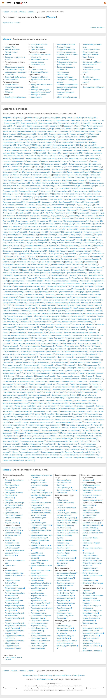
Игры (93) (38, 167)
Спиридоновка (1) (95, 381)
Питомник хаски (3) (67, 251)
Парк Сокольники (64, 608)
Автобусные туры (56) (25, 392)
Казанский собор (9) (42, 178)
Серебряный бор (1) (71, 379)
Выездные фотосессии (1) (13, 455)
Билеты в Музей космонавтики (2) (16, 335)
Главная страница (27, 675)
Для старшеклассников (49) (54, 167)
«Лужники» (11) (18, 400)
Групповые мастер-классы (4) (75, 352)
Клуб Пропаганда (64, 488)
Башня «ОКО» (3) (28, 270)
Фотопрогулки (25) (83, 265)
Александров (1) (9, 384)
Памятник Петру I (63, 548)
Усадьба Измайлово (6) (46, 376)
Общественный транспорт (67, 97)
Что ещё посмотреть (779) (72, 153)
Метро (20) (16, 178)
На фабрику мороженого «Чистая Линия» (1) (39, 444)
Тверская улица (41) (16, 156)
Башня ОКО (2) (87, 246)
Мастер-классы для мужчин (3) (19, 352)
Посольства (9, 75)
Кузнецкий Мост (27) (46, 169)
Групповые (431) (62, 120)
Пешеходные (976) (66, 140)
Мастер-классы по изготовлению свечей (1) (32, 447)
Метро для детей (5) (49, 202)
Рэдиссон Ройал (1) (18, 333)
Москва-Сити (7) (55, 246)
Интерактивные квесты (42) (80, 164)
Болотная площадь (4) (62, 224)
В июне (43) (18, 387)
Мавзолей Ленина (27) (52, 148)
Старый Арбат (62, 638)
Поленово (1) (26, 311)
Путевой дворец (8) (65, 292)
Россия (14, 12)
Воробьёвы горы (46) (23, 129)
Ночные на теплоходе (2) (55, 398)
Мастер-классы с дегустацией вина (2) (48, 352)
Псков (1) (23, 449)
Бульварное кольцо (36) (58, 156)
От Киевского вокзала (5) (55, 341)
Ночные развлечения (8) (61, 278)
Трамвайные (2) (42, 362)
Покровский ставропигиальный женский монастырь (91, 567)
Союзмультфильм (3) (37, 384)
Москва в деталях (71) (82, 150)
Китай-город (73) (94, 159)
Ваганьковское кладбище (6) (70, 235)
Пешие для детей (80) (68, 137)
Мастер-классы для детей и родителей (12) (86, 300)
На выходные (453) (90, 129)
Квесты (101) (67, 161)
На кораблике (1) (18, 341)
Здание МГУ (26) (9, 131)
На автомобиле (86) (63, 191)
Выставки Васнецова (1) (84, 406)
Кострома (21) (22, 256)
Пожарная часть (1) (11, 381)
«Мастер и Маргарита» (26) (89, 229)
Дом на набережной (13, 528)
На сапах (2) (87, 430)
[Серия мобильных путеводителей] (16, 2)
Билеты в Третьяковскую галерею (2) (87, 360)
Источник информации (97, 27)
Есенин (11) (31, 360)
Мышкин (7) (11, 256)
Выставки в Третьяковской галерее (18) (70, 194)
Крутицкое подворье (13, 530)
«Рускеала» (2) (8, 428)
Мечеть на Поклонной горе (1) (56, 267)
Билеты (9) (35, 335)
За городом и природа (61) (29, 216)
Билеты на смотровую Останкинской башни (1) (43, 455)
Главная (6, 12)
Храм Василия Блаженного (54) (19, 150)
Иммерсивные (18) (30, 235)
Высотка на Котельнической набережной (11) (31, 240)
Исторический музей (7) (12, 235)
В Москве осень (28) (74, 129)
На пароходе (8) (48, 313)
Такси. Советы (88, 57)
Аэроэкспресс (36, 97)
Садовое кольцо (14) (85, 205)
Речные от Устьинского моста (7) (69, 346)
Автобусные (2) (89, 420)
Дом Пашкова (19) (29, 169)
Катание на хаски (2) (31, 365)
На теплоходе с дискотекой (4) (25, 343)
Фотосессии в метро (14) (15, 278)
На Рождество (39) (76, 286)
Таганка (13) (90, 207)
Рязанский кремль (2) (51, 409)
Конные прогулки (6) (48, 357)
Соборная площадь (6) (40, 259)
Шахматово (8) (84, 256)
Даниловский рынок (91, 631)
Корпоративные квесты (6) (47, 197)
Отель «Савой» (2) (32, 417)
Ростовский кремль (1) (54, 371)
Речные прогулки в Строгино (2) (50, 379)
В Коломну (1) (11, 376)
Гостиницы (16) (36, 319)
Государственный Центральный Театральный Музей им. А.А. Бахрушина (41, 492)
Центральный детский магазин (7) (56, 319)
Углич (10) (60, 262)
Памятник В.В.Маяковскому (67, 520)
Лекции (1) (98, 425)
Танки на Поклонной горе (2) (49, 360)
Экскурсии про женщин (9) (50, 207)
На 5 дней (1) (85, 441)
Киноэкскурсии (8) (15, 180)
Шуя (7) (17, 254)
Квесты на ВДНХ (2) (10, 441)
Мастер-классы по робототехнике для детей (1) (49, 403)
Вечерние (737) (19, 126)
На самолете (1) (81, 357)
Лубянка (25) (85, 123)
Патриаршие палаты (39, 613)
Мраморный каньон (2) (59, 428)
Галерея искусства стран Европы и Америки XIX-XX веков (15, 575)
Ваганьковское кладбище (93, 628)
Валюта (8, 55)
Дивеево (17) (35, 218)
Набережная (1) (56, 232)
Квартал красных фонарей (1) (92, 379)
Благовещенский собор (92, 525)
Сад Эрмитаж (62, 611)
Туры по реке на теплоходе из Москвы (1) (83, 341)
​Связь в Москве (11, 80)
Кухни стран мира (59, 675)
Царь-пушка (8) (57, 259)
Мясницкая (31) (42, 199)
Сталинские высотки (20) (38, 232)
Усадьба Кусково (12, 523)
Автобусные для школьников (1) (49, 458)
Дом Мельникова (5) (60, 248)
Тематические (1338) (29, 123)
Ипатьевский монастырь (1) (64, 390)
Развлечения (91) (86, 188)
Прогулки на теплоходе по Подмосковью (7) (37, 346)
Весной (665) (43, 134)
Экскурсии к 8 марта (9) (16, 243)
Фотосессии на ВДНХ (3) (39, 275)
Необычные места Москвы (93, 87)
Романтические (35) (94, 167)
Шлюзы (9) (59, 313)
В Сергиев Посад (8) (59, 254)
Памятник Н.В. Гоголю (65, 545)
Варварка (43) (68, 126)
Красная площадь (64, 628)
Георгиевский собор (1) (42, 411)
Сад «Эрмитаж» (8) (45, 224)
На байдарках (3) (27, 398)
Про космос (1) (41, 381)
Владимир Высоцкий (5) (27, 224)
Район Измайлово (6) (11, 311)
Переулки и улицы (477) (50, 118)
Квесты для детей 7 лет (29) (14, 172)
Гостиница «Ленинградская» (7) (63, 240)
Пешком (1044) (53, 137)
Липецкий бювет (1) (75, 392)
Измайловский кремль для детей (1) (87, 308)
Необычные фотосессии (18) (63, 265)
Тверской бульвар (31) (75, 178)
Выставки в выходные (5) (57, 286)
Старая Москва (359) (26, 145)
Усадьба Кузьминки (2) (31, 430)
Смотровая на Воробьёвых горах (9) (25, 248)
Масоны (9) (79, 202)
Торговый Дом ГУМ (91, 636)
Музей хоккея (36, 581)
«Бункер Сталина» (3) (29, 354)
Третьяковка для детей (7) (77, 273)
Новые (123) (82, 381)
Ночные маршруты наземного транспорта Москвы (65, 92)
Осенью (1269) (30, 120)
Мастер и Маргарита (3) (15, 237)
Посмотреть (42, 675)
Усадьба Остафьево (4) (63, 270)
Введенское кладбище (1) (71, 430)
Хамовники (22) (96, 221)
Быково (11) (82, 275)
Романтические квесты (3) (80, 384)
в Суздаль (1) (89, 376)
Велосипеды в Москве (66, 44)
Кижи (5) (6, 368)
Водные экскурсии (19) (37, 333)
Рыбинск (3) (27, 439)
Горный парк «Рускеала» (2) (26, 428)
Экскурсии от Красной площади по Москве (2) (37, 210)
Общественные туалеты (14, 67)
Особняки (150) (18, 159)
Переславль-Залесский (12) (50, 256)
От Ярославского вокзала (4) (17, 284)
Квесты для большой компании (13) (56, 183)
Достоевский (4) (73, 216)
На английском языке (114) (41, 175)
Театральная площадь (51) (13, 120)
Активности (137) (62, 169)
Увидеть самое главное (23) (78, 221)
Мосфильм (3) (25, 322)
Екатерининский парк (65, 596)
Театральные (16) (58, 178)
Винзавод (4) (86, 303)
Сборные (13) (36, 148)
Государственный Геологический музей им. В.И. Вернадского (15, 593)
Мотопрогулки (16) (59, 373)
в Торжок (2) (50, 262)
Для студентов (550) (12, 123)
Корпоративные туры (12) (13, 373)
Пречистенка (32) (12, 199)
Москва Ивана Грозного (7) (76, 180)
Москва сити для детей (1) (14, 292)
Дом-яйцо (9, 500)
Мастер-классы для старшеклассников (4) (45, 425)
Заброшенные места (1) (94, 267)
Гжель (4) (72, 275)
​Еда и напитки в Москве (40, 80)
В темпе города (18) (48, 188)
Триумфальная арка (64, 560)
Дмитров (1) (73, 441)
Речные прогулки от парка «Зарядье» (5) (48, 338)
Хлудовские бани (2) (74, 398)
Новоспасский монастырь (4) (68, 186)
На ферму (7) (54, 251)
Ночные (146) (55, 150)
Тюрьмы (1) (79, 422)
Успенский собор (89, 581)
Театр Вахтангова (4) (77, 248)
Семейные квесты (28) (21, 183)
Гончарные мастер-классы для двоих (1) (79, 458)
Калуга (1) (96, 452)
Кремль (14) (45, 248)
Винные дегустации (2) (12, 420)
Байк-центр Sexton (64, 480)
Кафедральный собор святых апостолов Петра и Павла (93, 532)
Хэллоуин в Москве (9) (48, 235)
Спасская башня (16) (41, 150)
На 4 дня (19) (21, 371)
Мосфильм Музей (38, 528)
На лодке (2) (95, 319)
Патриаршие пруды (64, 636)
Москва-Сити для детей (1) (22, 167)
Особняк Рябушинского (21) (39, 205)
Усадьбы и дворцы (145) (26, 153)
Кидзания (86, 591)
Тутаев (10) (33, 256)
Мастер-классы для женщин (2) (67, 303)
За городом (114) (9, 213)
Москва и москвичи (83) (51, 161)
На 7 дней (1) (16, 422)
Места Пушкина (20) (42, 273)
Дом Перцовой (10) (66, 202)
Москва (22, 12)
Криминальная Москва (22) (37, 246)
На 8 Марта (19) (9, 392)
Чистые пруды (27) (33, 159)
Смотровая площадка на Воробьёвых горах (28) (56, 131)
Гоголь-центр (88, 508)
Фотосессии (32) (90, 262)
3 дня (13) (39, 392)
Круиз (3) (6, 333)
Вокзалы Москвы (64, 47)
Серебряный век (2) (89, 354)
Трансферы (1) (45, 417)
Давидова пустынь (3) (84, 305)
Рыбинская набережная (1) (89, 455)
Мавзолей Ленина (12, 533)
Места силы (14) (34, 161)
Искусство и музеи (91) (12, 169)
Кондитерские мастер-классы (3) (58, 297)
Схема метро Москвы (91, 49)
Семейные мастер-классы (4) (32, 297)
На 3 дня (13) (61, 392)
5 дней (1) (95, 441)
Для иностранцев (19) (26, 197)
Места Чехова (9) (36, 267)
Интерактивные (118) (82, 161)
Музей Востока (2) (15, 229)
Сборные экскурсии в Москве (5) (24, 308)
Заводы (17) (26, 259)
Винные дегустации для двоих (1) (68, 420)
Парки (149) (83, 137)
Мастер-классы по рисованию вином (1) (38, 420)
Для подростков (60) (88, 145)
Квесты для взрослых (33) (67, 188)
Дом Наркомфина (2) (11, 322)
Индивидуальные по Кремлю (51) (16, 142)
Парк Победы (62, 606)
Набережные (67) (33, 118)
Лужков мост (10, 565)
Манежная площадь (65, 631)
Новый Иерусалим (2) (20, 267)
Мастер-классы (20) (85, 294)
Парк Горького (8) (69, 343)
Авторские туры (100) (35, 371)
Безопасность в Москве (92, 62)
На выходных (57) (44, 221)
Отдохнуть (50, 675)
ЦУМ (84, 648)
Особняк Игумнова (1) (14, 417)
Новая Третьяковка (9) (26, 362)
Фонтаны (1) (66, 360)
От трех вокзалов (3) (47, 354)
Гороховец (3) (70, 365)
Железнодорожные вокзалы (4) (33, 349)
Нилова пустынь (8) (20, 218)
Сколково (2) (80, 289)
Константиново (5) (92, 365)
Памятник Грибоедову (65, 525)
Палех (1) (56, 411)
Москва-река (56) (20, 227)
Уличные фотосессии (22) (41, 265)
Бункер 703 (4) (19, 246)
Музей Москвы (37, 553)
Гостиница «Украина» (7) (79, 281)
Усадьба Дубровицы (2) (80, 319)
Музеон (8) (79, 262)
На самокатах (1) (87, 224)
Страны (36, 675)
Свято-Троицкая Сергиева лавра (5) (25, 368)
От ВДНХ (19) (29, 373)
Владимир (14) (26, 254)
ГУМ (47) (87, 148)
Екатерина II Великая (39, 44)
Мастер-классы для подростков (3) (16, 403)
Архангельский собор (91, 523)
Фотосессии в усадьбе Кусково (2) (65, 395)
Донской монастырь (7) (59, 362)
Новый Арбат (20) (9, 224)
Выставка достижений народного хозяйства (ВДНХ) (65, 585)
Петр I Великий (37, 47)
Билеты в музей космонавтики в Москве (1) (81, 333)
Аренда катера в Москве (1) (25, 379)
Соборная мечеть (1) (31, 229)
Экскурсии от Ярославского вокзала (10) (68, 284)
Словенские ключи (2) (57, 449)
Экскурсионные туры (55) (26, 221)
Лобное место (62, 500)
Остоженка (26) (93, 194)
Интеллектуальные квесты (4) (14, 205)
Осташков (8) (20, 262)
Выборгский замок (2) (78, 428)
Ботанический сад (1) (78, 349)
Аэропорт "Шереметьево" (41, 92)
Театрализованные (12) (93, 232)
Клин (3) (7, 270)
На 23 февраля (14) (82, 387)
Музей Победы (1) (27, 381)
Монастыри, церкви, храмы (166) (55, 159)
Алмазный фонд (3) (66, 305)
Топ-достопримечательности (13, 657)
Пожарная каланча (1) (84, 390)
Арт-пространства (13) (11, 259)
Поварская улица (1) (17, 281)
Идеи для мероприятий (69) (47, 140)
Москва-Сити (62, 633)
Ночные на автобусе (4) (95, 289)
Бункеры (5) (7, 246)
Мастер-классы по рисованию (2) (89, 417)
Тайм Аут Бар (62, 493)
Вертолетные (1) (19, 360)
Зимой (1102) (80, 126)
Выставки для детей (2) (65, 400)
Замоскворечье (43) (80, 183)
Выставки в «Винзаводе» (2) (26, 305)
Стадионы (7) (30, 292)
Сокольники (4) (76, 237)
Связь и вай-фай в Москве (15, 77)
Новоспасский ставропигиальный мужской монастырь (91, 555)
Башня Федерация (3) (71, 246)
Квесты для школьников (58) (55, 164)
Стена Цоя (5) (92, 248)
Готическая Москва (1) (11, 444)
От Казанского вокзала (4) (40, 284)
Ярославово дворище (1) (77, 449)
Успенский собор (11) (72, 259)
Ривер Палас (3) (47, 327)
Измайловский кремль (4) (61, 308)
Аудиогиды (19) (46, 330)
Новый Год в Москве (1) (41, 387)
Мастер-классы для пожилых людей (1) (43, 433)
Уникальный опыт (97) (32, 180)
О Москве (9, 92)
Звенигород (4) (89, 237)
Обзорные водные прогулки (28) (46, 316)
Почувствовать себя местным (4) (70, 376)
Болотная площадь (64, 626)
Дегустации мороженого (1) (69, 444)
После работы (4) (43, 243)
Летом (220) (36, 183)
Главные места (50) (28, 134)
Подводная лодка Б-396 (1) (43, 322)
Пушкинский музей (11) (93, 243)
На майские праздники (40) (63, 387)
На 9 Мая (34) (30, 390)
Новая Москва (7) (80, 270)
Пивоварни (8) (44, 278)
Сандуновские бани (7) (35, 294)
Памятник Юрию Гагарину (67, 550)
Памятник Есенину (64, 528)
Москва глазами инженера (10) (15, 395)
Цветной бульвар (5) (65, 357)
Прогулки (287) (9, 221)
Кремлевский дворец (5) (92, 259)
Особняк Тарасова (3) (65, 406)
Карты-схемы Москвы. (12, 23)
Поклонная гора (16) (41, 129)
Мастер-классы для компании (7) (55, 300)
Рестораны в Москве (39, 77)
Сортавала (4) (44, 428)
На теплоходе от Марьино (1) (49, 343)
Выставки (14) (90, 284)
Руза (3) (95, 265)
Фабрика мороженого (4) (47, 292)
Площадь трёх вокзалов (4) (58, 349)
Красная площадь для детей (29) (66, 145)
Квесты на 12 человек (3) (65, 213)
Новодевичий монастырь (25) (27, 207)
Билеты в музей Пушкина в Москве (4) (85, 362)
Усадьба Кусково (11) (34, 281)
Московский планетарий (92, 596)
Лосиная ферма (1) (44, 390)
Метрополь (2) (8, 262)
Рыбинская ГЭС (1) (70, 455)
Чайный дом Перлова (91, 651)
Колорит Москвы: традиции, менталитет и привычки (14, 87)
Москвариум (88, 480)
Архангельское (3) (68, 409)
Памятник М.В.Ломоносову (67, 530)
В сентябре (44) (88, 371)
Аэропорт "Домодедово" (40, 90)
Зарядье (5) (31, 243)
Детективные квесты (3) (12, 365)
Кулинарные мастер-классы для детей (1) (19, 458)
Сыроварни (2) (88, 235)
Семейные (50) (27, 178)
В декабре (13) (83, 368)
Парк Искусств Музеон (66, 603)
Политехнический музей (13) (14, 202)
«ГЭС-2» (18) (81, 240)
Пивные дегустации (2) (12, 430)
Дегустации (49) (13, 186)
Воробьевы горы (63, 581)
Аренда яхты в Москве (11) (17, 319)
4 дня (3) (27, 387)
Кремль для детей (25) (26, 140)
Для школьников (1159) (94, 120)
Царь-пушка (61, 565)
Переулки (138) (9, 161)
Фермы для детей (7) (39, 251)
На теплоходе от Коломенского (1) (62, 381)
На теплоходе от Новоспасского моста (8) (85, 311)
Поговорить (81, 675)
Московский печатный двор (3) (53, 229)
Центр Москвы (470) (70, 118)
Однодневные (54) (58, 216)
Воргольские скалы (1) (50, 430)
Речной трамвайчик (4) (35, 341)
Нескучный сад (63, 601)
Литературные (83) (32, 188)
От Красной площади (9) (19, 175)
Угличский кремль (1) (85, 436)
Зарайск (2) (16, 409)
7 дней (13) (50, 400)
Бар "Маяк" (61, 485)
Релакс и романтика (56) (82, 191)
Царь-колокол (62, 563)
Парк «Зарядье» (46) (65, 142)
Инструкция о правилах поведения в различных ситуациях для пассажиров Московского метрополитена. (67, 55)
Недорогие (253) (55, 126)
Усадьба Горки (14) (14, 194)
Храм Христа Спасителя (92, 583)
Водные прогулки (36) (59, 311)
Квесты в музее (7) (57, 199)
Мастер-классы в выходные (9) (15, 303)
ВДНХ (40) (50, 213)
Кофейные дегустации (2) (57, 441)
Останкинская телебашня (93, 633)
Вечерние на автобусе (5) (59, 134)
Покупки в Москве (38, 70)
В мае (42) (95, 387)
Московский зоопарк (65, 598)
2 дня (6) (16, 354)
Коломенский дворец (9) (80, 169)
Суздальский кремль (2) (34, 400)
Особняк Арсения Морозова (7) (63, 205)
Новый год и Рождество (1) (57, 384)
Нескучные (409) (54, 153)
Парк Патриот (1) (9, 362)
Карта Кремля (88, 77)
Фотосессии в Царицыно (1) (39, 395)
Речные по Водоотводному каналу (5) (55, 335)
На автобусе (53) (77, 120)
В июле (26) (49, 414)
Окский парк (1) (78, 414)
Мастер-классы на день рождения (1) (77, 425)
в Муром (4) (59, 365)
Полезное (68, 675)
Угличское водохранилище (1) (86, 439)
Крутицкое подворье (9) (91, 186)
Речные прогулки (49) (41, 311)
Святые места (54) (49, 186)
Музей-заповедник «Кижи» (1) (33, 436)
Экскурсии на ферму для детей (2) (16, 251)
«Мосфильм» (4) (47, 365)
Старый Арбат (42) (28, 199)
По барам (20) (32, 278)
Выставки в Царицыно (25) (29, 191)
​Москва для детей (38, 65)
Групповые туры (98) (73, 371)
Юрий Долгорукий (38, 49)
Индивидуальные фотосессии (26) (16, 265)
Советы (31, 12)
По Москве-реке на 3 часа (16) (72, 316)
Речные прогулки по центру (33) (19, 316)
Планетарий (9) (92, 199)
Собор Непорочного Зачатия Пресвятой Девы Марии (93, 575)
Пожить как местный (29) (79, 156)
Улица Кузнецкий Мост (66, 641)
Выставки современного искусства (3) (30, 286)
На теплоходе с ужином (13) (28, 327)
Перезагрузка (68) (58, 273)
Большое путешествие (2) (61, 447)
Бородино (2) (85, 210)
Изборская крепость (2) (38, 449)
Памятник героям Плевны (67, 523)
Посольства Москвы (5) (77, 197)
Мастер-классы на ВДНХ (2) (25, 406)
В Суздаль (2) (21, 433)
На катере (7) (35, 313)
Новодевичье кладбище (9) (73, 207)
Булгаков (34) (72, 229)
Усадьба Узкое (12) (69, 256)
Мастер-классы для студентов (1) (73, 433)
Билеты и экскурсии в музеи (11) (56, 237)
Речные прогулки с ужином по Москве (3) (55, 324)
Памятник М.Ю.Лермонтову (67, 533)
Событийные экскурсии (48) (54, 180)
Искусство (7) (44, 308)
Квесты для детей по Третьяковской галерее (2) (74, 322)
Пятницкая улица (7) (31, 194)
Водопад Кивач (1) (95, 428)
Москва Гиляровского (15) (30, 289)
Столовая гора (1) (91, 447)
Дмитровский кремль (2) (86, 409)
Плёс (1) (81, 365)
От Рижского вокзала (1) (48, 305)
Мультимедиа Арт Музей (40, 603)
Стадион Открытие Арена (92, 500)
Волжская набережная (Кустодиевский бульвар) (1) (53, 439)
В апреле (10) (38, 414)
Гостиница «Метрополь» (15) (14, 294)
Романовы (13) (97, 169)
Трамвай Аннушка (90, 623)
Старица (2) (40, 398)
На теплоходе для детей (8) (88, 343)
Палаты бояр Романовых (15, 550)
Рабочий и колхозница (66, 558)
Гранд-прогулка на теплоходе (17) (16, 313)
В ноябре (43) (95, 368)
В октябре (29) (70, 368)
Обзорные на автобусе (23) (68, 123)
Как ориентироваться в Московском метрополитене (66, 69)
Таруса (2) (6, 267)
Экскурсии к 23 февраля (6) (67, 210)
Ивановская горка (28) (78, 159)
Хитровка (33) (21, 161)
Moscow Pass (10, 47)
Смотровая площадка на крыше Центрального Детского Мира (92, 618)
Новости (74, 675)
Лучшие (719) (67, 150)
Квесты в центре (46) (80, 175)
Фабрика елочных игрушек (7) (61, 289)
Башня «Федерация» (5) (75, 167)
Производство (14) (10, 191)
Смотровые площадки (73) (37, 126)
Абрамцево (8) (97, 256)
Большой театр (89, 505)
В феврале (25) (18, 390)
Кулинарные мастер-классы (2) (42, 422)
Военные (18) (96, 210)
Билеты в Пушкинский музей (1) (77, 452)
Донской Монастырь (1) (46, 406)
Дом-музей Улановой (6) (72, 232)
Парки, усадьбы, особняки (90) (79, 172)
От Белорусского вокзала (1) (64, 417)
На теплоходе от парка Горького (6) (85, 335)
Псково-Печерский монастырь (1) (25, 452)
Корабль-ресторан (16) (74, 313)
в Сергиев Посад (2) (93, 218)
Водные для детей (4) (76, 373)
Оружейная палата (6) (73, 338)
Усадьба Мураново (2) (58, 275)
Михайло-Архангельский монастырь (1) (76, 411)
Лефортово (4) (93, 292)
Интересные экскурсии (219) (36, 156)
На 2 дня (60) (99, 390)
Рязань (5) (69, 262)
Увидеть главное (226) (46, 120)
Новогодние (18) (59, 221)
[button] (105, 3)
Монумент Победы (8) (87, 118)
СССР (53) (63, 197)
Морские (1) (7, 343)
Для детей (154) (20, 137)
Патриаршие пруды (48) (51, 218)
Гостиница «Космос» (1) (66, 436)
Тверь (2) (40, 262)
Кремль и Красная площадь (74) (43, 142)
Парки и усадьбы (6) (45, 270)
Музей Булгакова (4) (33, 237)
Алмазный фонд (11, 570)
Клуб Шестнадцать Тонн (66, 490)
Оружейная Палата (38, 606)
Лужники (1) (88, 346)
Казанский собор (89, 528)
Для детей (8, 659)
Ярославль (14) (74, 254)
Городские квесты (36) (62, 175)
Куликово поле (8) (69, 218)
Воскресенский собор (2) (22, 414)
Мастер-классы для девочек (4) (41, 303)
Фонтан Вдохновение (65, 643)
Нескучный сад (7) (77, 267)
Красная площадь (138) (79, 134)
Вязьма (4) (31, 262)
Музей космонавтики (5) (75, 199)
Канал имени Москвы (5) (22, 273)
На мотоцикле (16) (43, 373)
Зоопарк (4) (85, 227)
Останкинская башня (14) (30, 186)
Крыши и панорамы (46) (33, 164)
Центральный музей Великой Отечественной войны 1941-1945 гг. (40, 640)
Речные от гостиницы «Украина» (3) (85, 330)
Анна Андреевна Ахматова (15, 97)
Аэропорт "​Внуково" (38, 95)
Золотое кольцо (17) (42, 254)
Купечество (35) (46, 194)
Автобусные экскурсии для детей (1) (24, 357)
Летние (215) (13, 210)
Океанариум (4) (81, 292)
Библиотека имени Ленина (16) (68, 354)
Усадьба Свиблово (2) (23, 411)
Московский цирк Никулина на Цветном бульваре (91, 600)
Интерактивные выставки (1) (52, 452)
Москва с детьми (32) (43, 145)
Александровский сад (65, 573)
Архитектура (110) (10, 197)
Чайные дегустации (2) (64, 422)
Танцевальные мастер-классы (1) (33, 441)
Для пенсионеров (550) (47, 123)
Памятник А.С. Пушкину (66, 518)
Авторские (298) (81, 142)
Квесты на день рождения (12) (38, 172)
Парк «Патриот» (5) (79, 278)
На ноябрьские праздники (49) (52, 368)
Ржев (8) (80, 218)
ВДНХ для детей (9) (54, 333)
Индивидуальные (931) (36, 137)
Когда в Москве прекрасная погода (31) (67, 243)
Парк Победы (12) (57, 129)
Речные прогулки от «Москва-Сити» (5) (70, 327)
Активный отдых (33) (84, 251)
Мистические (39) (92, 202)
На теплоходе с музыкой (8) (27, 324)
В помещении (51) (33, 202)
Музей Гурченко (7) (21, 275)
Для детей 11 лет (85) (84, 140)
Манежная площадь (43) (85, 131)
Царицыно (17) (38, 213)
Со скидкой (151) (48, 191)
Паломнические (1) (62, 414)
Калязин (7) (85, 254)
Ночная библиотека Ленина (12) (15, 232)
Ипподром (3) (22, 384)
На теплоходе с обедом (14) (84, 324)
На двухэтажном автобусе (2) (26, 330)
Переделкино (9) (82, 213)
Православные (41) (89, 216)
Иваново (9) (16, 270)
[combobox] (105, 2)
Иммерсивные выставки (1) (86, 400)
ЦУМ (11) (76, 224)
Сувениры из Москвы (39, 72)
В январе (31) (49, 392)
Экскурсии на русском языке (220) (16, 148)
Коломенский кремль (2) (31, 409)
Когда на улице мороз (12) (69, 227)
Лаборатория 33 (89, 593)
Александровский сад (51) (72, 148)
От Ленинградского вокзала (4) (57, 281)
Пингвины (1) (78, 447)
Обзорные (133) (19, 118)
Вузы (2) (45, 289)
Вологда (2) (50, 436)
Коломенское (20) (59, 172)
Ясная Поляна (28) (24, 213)
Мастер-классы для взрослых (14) (27, 300)
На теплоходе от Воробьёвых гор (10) (42, 227)
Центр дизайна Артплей (40, 621)
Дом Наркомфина (12, 485)
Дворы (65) (41, 153)
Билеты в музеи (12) (61, 330)
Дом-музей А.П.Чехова (14, 493)
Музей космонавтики (39, 545)
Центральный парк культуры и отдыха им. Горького (65, 615)
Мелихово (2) (50, 294)
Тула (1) (25, 422)
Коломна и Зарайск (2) (27, 376)
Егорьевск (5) (12, 216)
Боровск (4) (45, 216)
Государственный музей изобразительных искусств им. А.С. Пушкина (15, 625)
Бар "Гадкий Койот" (64, 483)
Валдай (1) (14, 449)
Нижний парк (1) (91, 392)
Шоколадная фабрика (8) (67, 294)
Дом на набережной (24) (26, 131)
